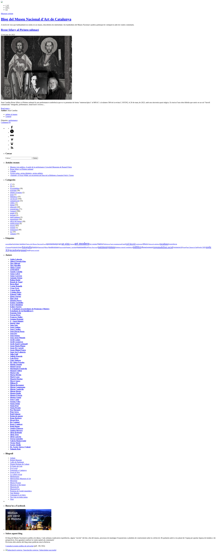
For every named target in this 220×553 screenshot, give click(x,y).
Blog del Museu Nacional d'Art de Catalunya (36, 19)
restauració (14, 230)
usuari (24, 250)
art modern (82, 243)
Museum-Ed (14, 487)
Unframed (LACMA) (18, 495)
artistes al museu (11, 114)
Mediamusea (14, 477)
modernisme (54, 247)
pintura (111, 247)
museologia (14, 219)
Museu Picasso (15, 483)
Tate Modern (14, 493)
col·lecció (13, 199)
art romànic (93, 244)
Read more (5, 108)
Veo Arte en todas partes (19, 497)
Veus (12, 499)
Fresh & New (15, 472)
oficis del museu (16, 221)
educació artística (153, 244)
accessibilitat (14, 188)
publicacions (14, 223)
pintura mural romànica (124, 247)
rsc (11, 232)
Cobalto (13, 171)
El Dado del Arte (16, 466)
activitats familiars (19, 244)
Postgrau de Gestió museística (21, 491)
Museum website (7, 14)
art (60, 244)
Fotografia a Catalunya (18, 470)
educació (13, 207)
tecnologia (15, 250)
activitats (13, 190)
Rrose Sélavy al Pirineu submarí (20, 29)
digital (12, 205)
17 (11, 184)
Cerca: (8, 158)
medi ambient (15, 217)
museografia (62, 247)
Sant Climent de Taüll (192, 247)
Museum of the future (18, 485)
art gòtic (66, 243)
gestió (12, 213)
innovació (41, 247)
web (28, 250)
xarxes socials (35, 250)
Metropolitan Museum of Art (20, 479)
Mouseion (13, 481)
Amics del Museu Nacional (34, 244)
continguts (139, 244)
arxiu (12, 195)
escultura (164, 244)
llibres (46, 247)
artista (72, 244)
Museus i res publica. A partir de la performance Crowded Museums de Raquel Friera (41, 167)
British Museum (16, 460)
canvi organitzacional (116, 244)
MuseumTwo (15, 489)
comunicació (14, 201)
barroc (100, 244)
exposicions (14, 209)
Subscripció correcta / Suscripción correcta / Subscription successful (31, 550)
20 (11, 186)
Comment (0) (6, 122)
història (35, 247)
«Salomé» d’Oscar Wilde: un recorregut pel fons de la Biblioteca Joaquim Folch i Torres (42, 175)
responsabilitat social (163, 247)
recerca (12, 225)
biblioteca (13, 197)
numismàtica (82, 247)
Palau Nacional (93, 247)
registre (12, 228)
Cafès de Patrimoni (17, 462)
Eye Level (14, 468)
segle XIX (201, 247)
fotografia (27, 247)
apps (44, 244)
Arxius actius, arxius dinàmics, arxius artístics (26, 173)
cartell (123, 244)
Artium (12, 458)
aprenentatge (52, 244)
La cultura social (16, 474)
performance (13, 120)
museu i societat (71, 247)
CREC (12, 203)
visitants (13, 234)
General (8, 116)
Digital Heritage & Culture (19, 464)
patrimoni (103, 247)
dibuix (145, 244)
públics (137, 246)
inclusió (13, 215)
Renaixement (147, 247)
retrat (184, 247)
